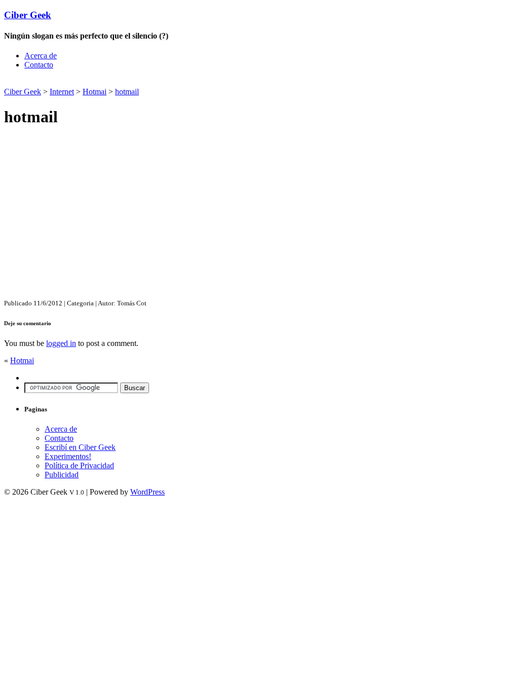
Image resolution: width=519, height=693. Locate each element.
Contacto (38, 64)
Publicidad (62, 474)
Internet (62, 91)
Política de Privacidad (79, 465)
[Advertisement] (122, 81)
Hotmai (94, 91)
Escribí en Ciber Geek (80, 447)
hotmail (127, 91)
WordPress (147, 492)
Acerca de (40, 55)
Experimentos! (68, 456)
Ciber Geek (27, 15)
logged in (61, 343)
